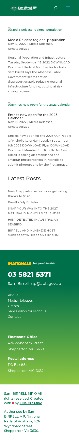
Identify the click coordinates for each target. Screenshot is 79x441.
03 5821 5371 (29, 274)
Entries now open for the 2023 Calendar (33, 116)
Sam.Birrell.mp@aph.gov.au (34, 283)
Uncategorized (18, 49)
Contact (14, 317)
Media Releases (40, 44)
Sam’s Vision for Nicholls (27, 311)
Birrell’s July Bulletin (23, 202)
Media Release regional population (36, 40)
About (13, 295)
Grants (13, 306)
